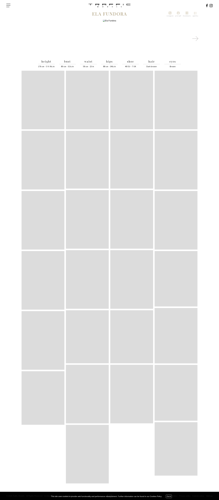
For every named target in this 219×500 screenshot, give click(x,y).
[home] (109, 6)
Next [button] (195, 39)
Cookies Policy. (156, 496)
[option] (109, 39)
